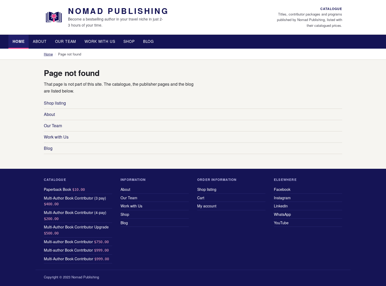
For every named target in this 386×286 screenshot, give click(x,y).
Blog (148, 41)
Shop (128, 41)
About (39, 41)
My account (206, 205)
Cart (200, 197)
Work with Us (100, 41)
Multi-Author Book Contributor (76, 258)
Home (18, 41)
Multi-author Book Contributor (76, 241)
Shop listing (55, 103)
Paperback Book (64, 189)
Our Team (65, 41)
